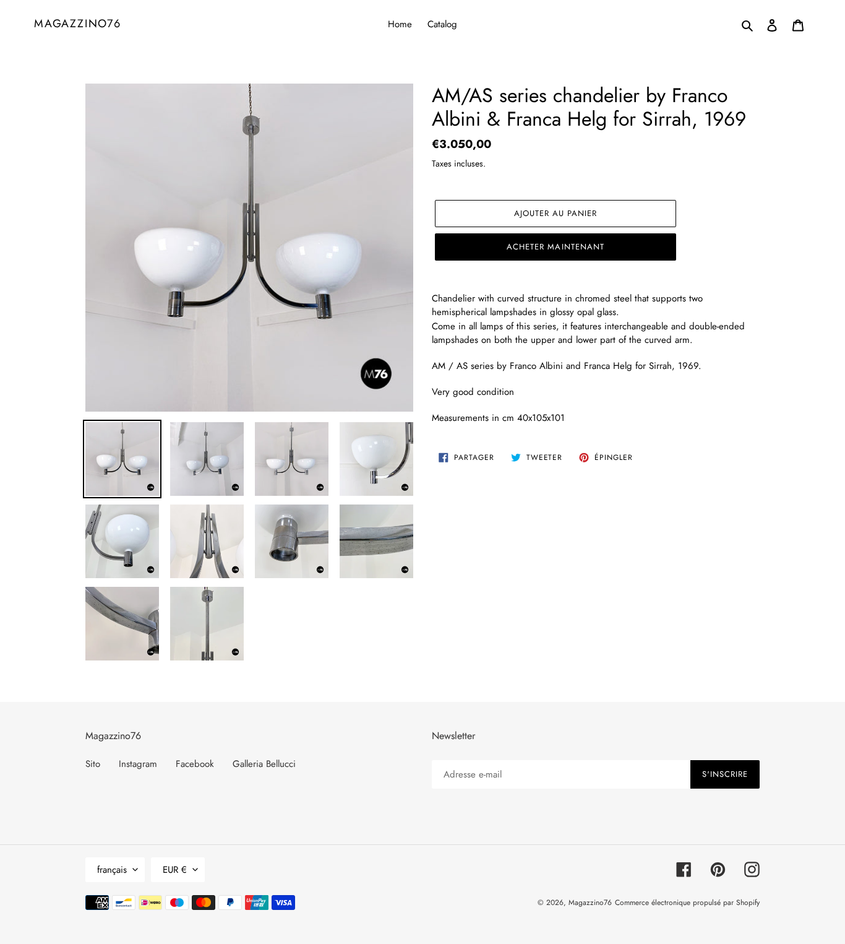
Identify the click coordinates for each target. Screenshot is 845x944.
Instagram (138, 764)
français (112, 870)
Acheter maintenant (555, 247)
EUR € (175, 870)
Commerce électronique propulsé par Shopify (687, 902)
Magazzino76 (77, 24)
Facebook (195, 764)
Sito (92, 764)
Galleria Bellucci (264, 764)
